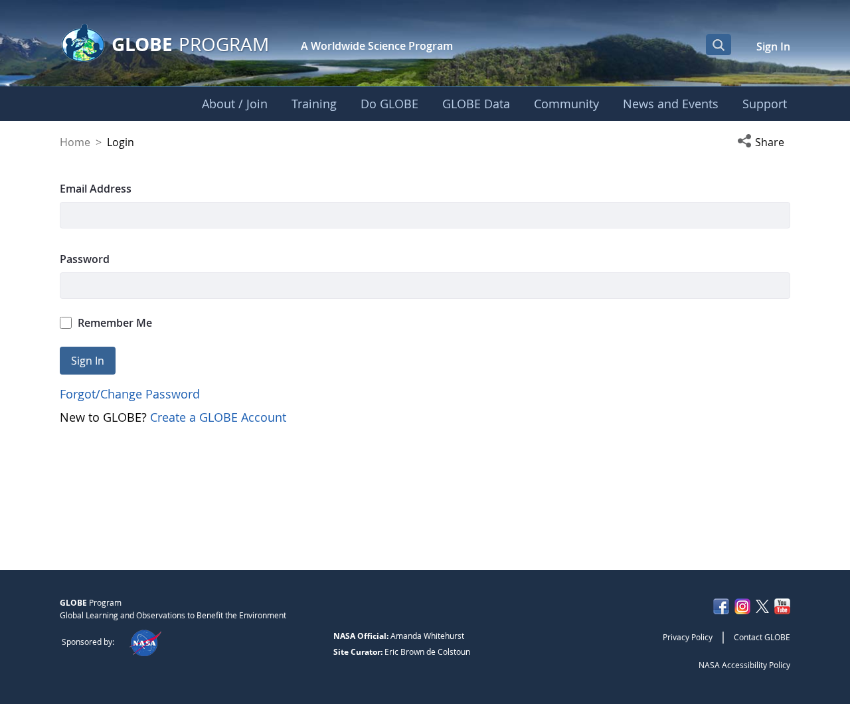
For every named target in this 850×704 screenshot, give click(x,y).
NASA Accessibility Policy (744, 665)
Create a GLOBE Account (218, 417)
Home (75, 142)
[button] (763, 142)
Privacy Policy (688, 637)
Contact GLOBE (762, 637)
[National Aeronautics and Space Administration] (145, 641)
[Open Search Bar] (718, 44)
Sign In (773, 46)
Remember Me (115, 322)
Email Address (95, 188)
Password (85, 259)
